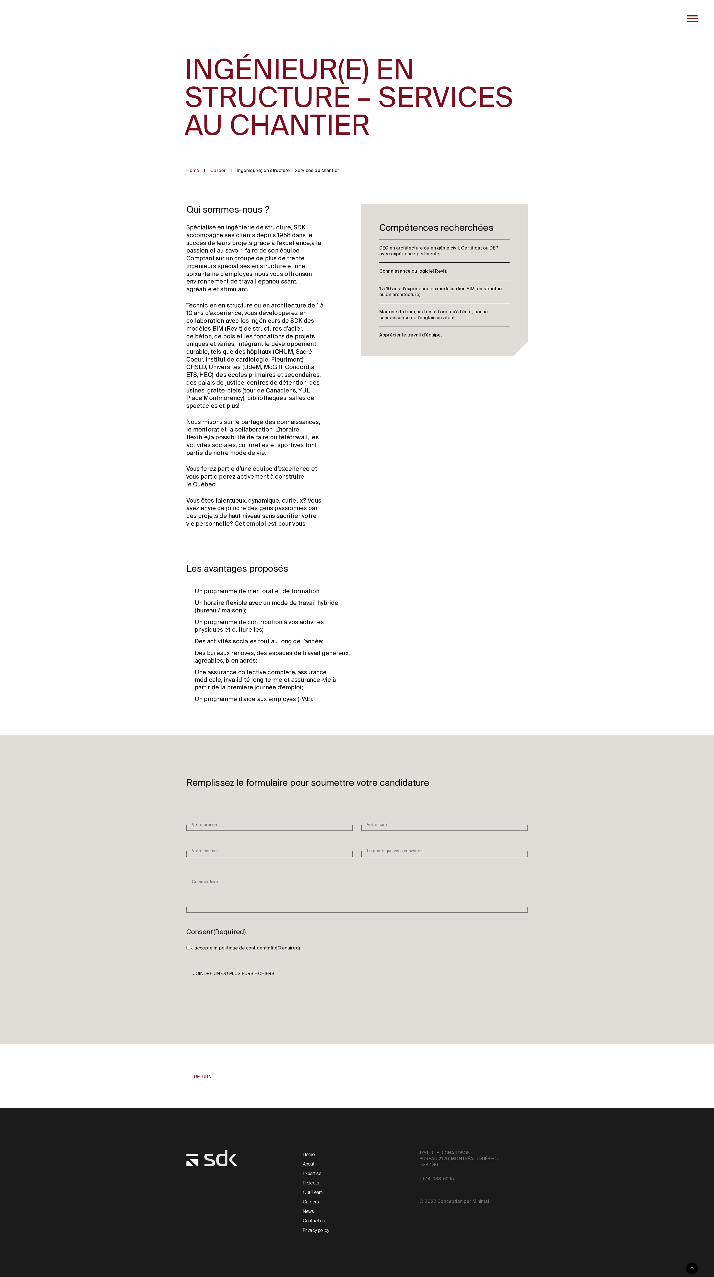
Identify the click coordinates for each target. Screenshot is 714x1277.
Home (192, 170)
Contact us (314, 1221)
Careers (311, 1202)
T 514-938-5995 (436, 1179)
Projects (311, 1183)
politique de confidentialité (248, 948)
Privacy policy (316, 1230)
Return (203, 1077)
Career (218, 170)
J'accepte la (245, 948)
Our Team (313, 1192)
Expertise (312, 1173)
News (308, 1211)
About (309, 1164)
